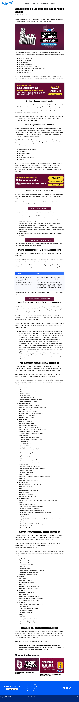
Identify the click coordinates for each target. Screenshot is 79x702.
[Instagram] (64, 688)
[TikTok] (70, 688)
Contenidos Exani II (32, 687)
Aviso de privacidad (73, 697)
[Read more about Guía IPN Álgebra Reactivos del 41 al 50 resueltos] (27, 664)
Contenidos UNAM (32, 688)
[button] (29, 3)
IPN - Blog (25, 14)
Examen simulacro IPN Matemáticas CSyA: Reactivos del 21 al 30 (50, 675)
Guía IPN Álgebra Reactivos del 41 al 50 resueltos (24, 673)
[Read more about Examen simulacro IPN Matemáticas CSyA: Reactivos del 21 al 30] (52, 665)
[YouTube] (67, 688)
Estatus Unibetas (31, 690)
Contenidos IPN (31, 685)
